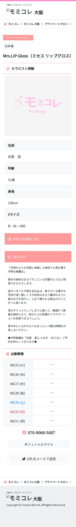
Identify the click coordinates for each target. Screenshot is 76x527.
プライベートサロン (56, 24)
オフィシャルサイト (39, 444)
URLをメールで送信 (41, 458)
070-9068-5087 (41, 432)
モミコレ (13, 24)
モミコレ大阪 (32, 24)
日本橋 (9, 46)
